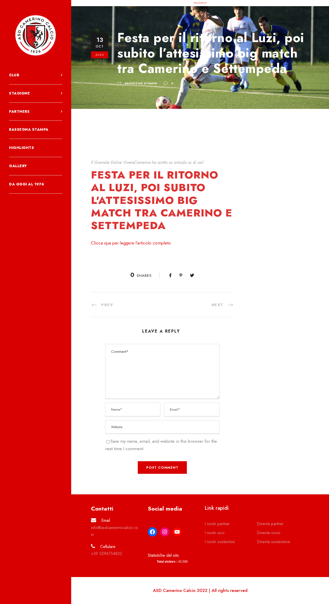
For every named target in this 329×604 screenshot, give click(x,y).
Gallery (18, 165)
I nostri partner (217, 524)
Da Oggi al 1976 (26, 184)
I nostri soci (214, 533)
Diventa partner (270, 524)
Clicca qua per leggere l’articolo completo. (131, 243)
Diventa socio (268, 533)
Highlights (21, 147)
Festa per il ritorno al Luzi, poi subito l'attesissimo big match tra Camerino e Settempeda (161, 200)
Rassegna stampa (29, 129)
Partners (19, 111)
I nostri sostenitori (220, 542)
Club (14, 75)
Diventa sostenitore (273, 542)
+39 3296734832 (106, 553)
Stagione (19, 93)
